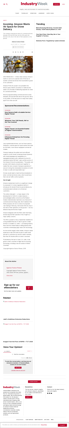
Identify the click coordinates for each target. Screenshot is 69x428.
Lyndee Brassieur (18, 397)
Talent (17, 13)
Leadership (41, 13)
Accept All (62, 425)
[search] (7, 4)
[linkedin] (15, 52)
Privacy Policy (44, 424)
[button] (4, 4)
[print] (32, 52)
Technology (24, 13)
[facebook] (13, 52)
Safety (5, 20)
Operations (33, 13)
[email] (23, 52)
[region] (18, 354)
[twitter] (18, 52)
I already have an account (18, 370)
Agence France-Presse (18, 41)
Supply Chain (50, 13)
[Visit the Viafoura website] (29, 357)
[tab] (7, 351)
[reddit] (20, 52)
